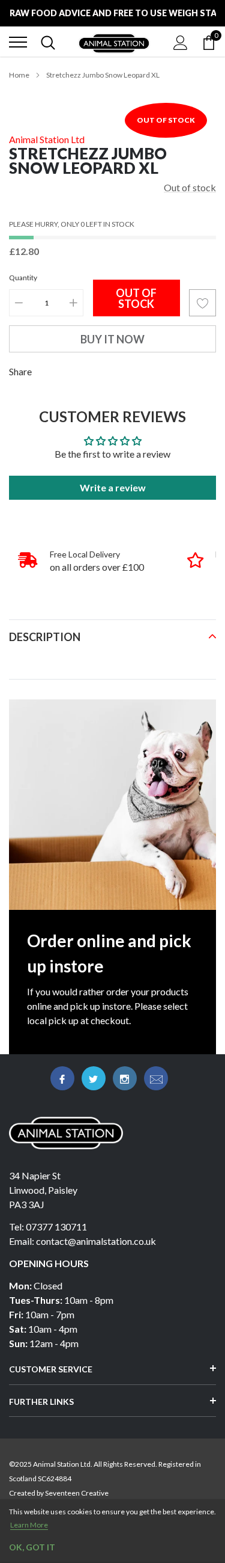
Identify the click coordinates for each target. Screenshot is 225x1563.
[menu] (18, 42)
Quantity (23, 277)
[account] (180, 42)
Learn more (29, 1524)
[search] (48, 42)
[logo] (114, 42)
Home (19, 74)
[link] (62, 1078)
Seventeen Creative (77, 1492)
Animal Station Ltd (47, 139)
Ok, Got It (32, 1547)
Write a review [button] (113, 487)
